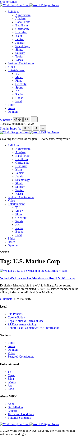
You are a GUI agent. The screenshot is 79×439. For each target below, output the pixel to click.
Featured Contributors (21, 63)
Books (19, 97)
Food (18, 101)
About (11, 403)
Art (17, 91)
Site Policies (15, 314)
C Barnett (6, 298)
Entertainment (16, 70)
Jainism (19, 39)
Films (18, 80)
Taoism (19, 56)
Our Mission (15, 407)
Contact (12, 410)
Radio (19, 94)
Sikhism (20, 53)
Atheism (20, 18)
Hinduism (21, 32)
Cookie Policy (16, 317)
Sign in (4, 128)
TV (17, 73)
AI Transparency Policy (22, 324)
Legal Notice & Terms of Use (26, 320)
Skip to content (9, 1)
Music (19, 77)
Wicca (19, 60)
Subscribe (6, 119)
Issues (11, 108)
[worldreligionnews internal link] (29, 5)
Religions (13, 11)
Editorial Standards (19, 417)
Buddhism (21, 25)
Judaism (20, 42)
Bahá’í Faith (22, 22)
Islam (18, 35)
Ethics (11, 104)
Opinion (13, 111)
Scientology (22, 46)
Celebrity (20, 84)
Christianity (22, 28)
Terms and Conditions (21, 414)
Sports (19, 87)
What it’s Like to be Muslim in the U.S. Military (37, 278)
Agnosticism (22, 15)
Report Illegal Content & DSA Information (33, 327)
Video (11, 66)
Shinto (19, 49)
